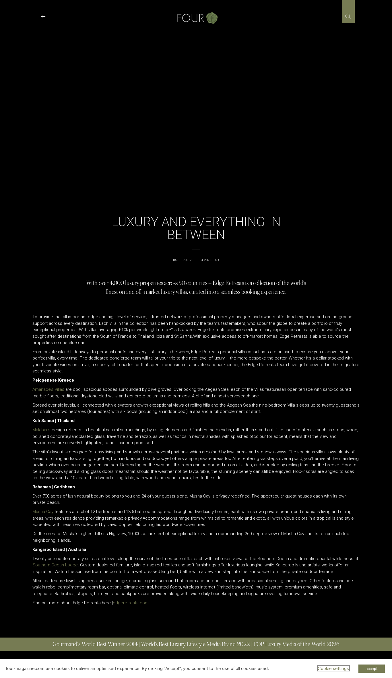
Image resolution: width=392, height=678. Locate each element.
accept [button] (372, 668)
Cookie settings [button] (333, 668)
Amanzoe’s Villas (48, 389)
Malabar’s (41, 429)
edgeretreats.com (131, 602)
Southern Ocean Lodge (55, 565)
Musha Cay (42, 511)
